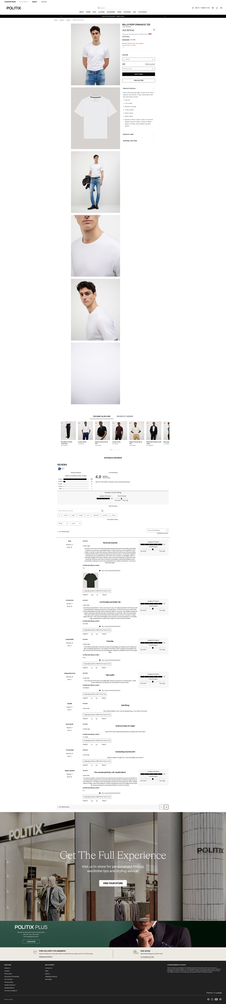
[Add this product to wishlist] (154, 30)
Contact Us (48, 968)
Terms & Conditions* (10, 990)
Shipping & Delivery (51, 976)
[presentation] (101, 416)
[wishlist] (216, 8)
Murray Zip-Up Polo (168, 441)
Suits (94, 12)
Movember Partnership (11, 976)
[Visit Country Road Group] (10, 1)
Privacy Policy (8, 982)
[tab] (102, 416)
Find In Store (138, 80)
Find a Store (8, 973)
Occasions (127, 12)
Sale (134, 12)
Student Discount (9, 985)
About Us (7, 968)
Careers (7, 971)
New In (81, 12)
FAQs (46, 971)
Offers (88, 12)
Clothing (101, 12)
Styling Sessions (9, 988)
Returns (47, 973)
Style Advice (142, 12)
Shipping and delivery (45, 956)
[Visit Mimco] (34, 2)
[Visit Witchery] (24, 1)
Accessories (111, 12)
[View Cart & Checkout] (221, 8)
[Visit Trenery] (44, 1)
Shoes (119, 12)
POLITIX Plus (8, 979)
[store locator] (212, 8)
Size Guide (48, 979)
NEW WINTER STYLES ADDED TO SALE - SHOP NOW (113, 16)
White (127, 59)
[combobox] (138, 68)
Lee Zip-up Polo (82, 441)
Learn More (126, 36)
